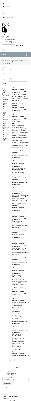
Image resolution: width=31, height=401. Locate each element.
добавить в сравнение (18, 89)
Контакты (5, 21)
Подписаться (7, 383)
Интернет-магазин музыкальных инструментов (14, 60)
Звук (9, 61)
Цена (11, 71)
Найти (4, 83)
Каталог (5, 61)
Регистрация (6, 6)
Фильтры (4, 67)
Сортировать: (13, 80)
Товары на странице (14, 67)
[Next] (18, 359)
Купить (21, 103)
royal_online (9, 41)
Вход (4, 3)
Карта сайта (11, 400)
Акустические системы (18, 61)
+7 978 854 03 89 (6, 36)
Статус (11, 76)
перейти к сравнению (18, 91)
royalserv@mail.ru (10, 43)
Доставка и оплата (8, 17)
